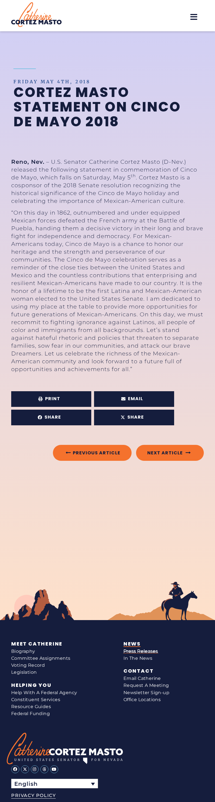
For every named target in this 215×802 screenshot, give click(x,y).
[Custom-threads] (44, 769)
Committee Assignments (40, 658)
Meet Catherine (36, 644)
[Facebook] (15, 769)
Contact (138, 671)
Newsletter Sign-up (146, 692)
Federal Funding (30, 713)
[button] (194, 17)
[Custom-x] (25, 769)
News (132, 644)
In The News (137, 658)
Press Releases (140, 651)
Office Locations (142, 699)
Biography (23, 651)
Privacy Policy (33, 795)
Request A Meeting (146, 685)
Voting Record (28, 665)
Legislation (24, 672)
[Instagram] (35, 769)
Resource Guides (31, 706)
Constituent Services (35, 699)
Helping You (31, 685)
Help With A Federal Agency (44, 692)
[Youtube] (54, 769)
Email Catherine (142, 678)
